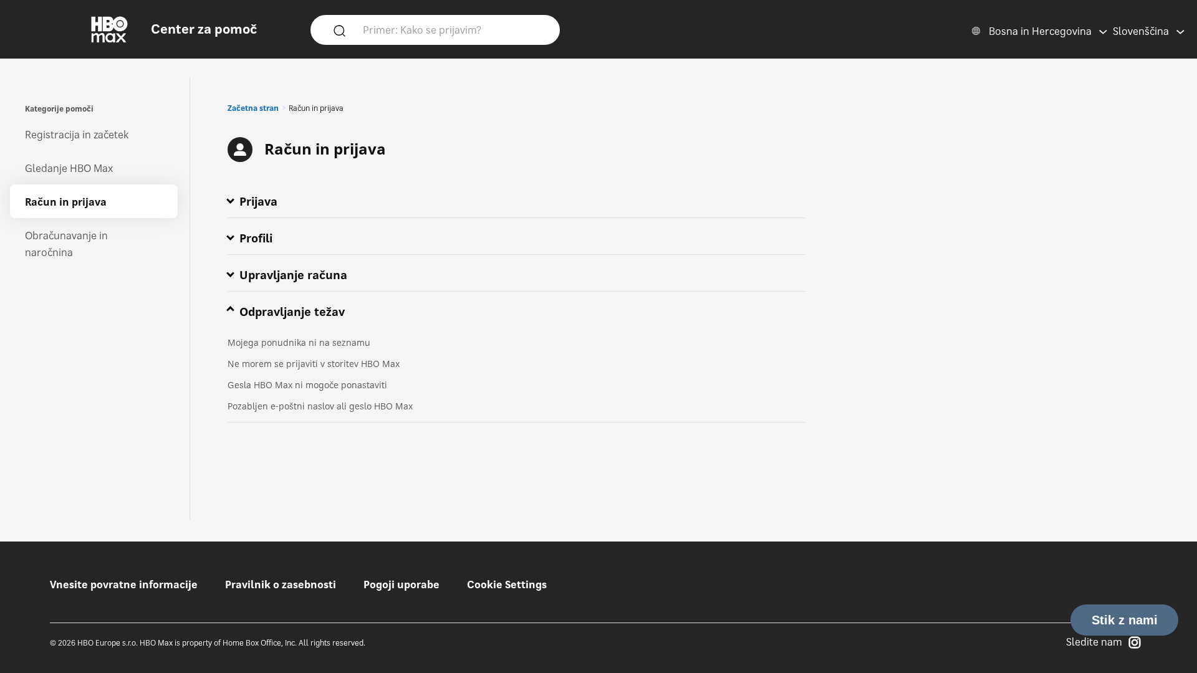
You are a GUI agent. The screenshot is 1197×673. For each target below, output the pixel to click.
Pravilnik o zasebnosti (280, 584)
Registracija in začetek (76, 134)
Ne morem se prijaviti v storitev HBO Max (314, 364)
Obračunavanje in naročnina (66, 244)
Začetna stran (253, 108)
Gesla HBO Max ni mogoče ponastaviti (307, 385)
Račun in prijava (66, 202)
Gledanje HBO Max (69, 168)
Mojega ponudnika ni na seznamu (299, 342)
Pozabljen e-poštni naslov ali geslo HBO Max (320, 406)
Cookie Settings (507, 584)
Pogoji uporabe (401, 584)
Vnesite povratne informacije (124, 584)
